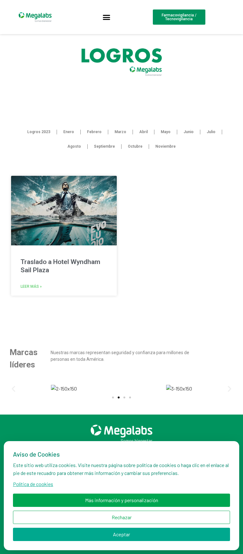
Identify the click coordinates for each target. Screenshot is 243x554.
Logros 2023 (38, 132)
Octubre (135, 146)
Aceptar (121, 534)
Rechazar (122, 517)
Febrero (94, 132)
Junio (189, 132)
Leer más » (31, 286)
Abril (143, 132)
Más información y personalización (121, 500)
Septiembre (104, 146)
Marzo (120, 132)
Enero (68, 132)
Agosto (74, 146)
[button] (107, 17)
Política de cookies (33, 484)
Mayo (166, 132)
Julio (211, 132)
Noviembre (165, 146)
